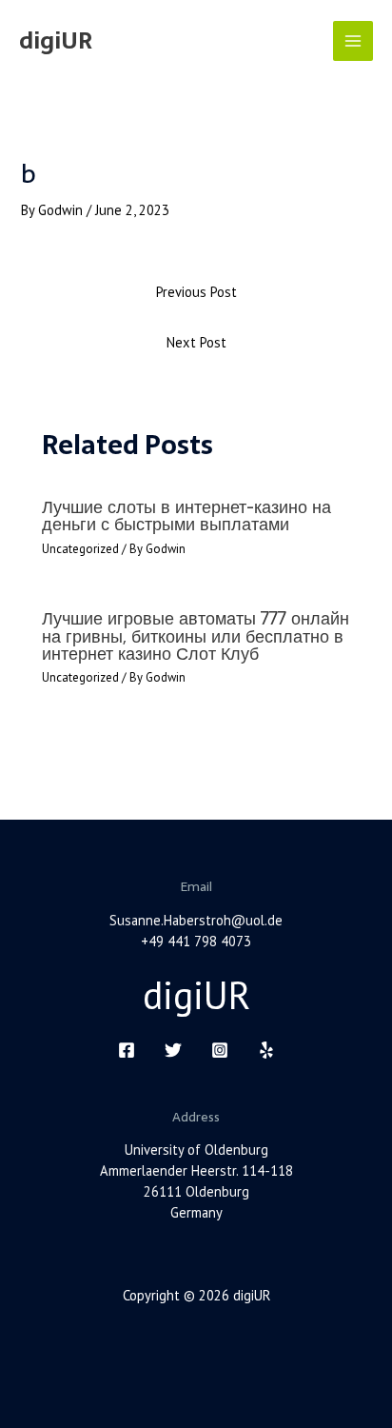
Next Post (196, 342)
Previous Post (196, 292)
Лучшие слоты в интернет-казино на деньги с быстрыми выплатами (186, 515)
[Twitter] (173, 1050)
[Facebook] (126, 1050)
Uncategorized (80, 549)
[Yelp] (266, 1050)
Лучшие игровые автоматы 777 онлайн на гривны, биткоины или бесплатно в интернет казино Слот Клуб (195, 635)
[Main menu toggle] (353, 41)
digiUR (55, 40)
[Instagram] (219, 1050)
